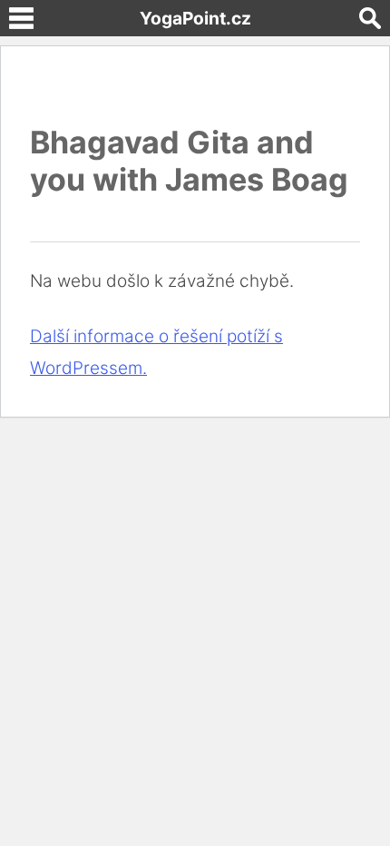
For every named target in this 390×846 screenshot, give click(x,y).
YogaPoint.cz (195, 18)
